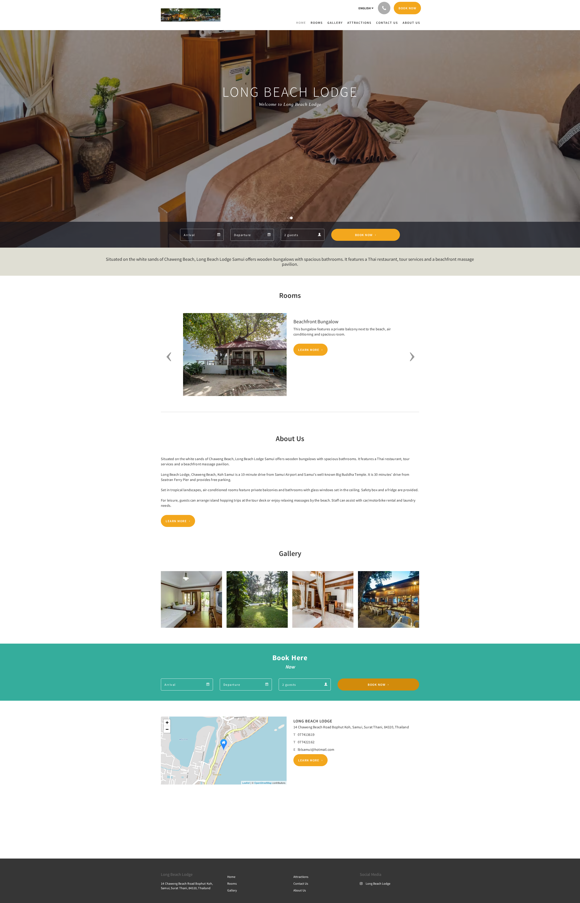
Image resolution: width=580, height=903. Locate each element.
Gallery (232, 890)
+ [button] (167, 722)
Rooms (232, 883)
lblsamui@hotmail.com (316, 749)
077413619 (306, 734)
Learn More (308, 350)
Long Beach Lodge (378, 883)
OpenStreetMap (263, 783)
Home (231, 877)
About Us (299, 890)
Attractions (300, 877)
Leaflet (246, 783)
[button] (167, 357)
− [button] (167, 729)
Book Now (364, 235)
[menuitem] (302, 22)
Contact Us (300, 883)
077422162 (306, 742)
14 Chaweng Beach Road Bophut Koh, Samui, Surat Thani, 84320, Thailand (351, 727)
